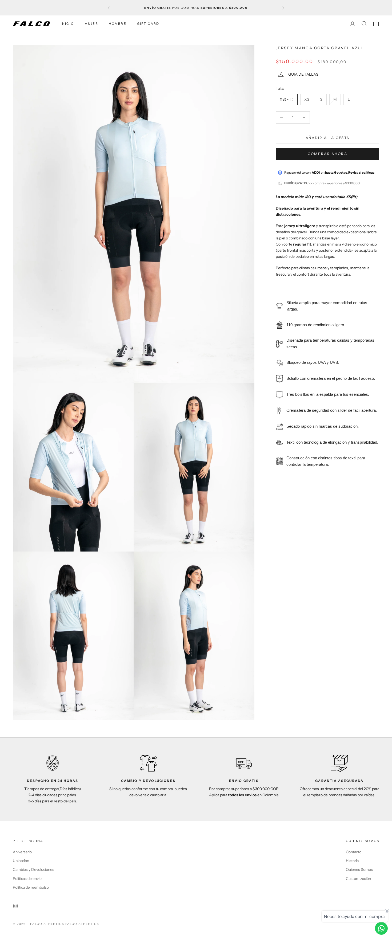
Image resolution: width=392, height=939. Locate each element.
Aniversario (22, 852)
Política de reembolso (31, 887)
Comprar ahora (327, 154)
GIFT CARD (148, 24)
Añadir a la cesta (328, 138)
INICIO (67, 24)
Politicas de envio (27, 878)
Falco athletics (82, 924)
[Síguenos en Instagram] (15, 906)
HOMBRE (117, 24)
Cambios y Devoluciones (33, 869)
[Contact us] (381, 928)
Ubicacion (21, 860)
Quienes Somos (359, 869)
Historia (352, 860)
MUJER (91, 24)
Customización (358, 878)
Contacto (353, 852)
